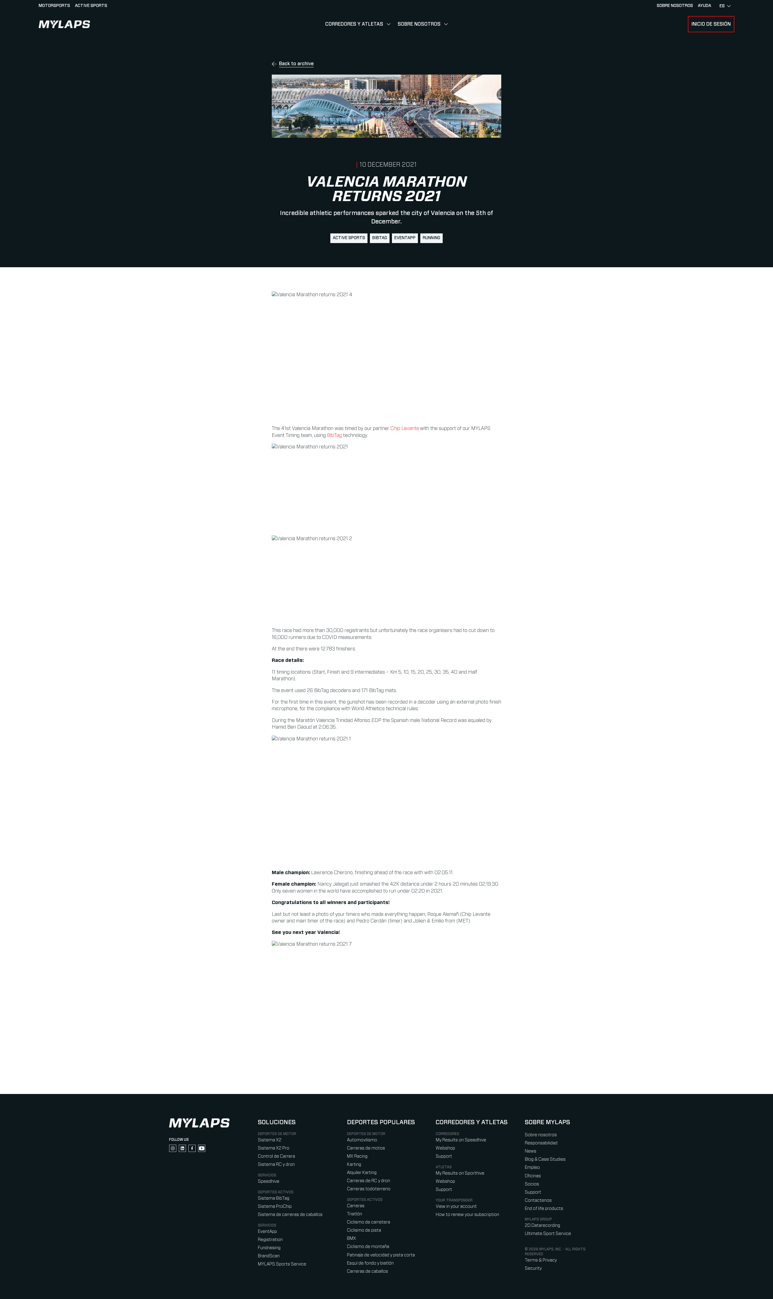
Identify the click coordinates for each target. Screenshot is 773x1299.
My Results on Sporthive (460, 1173)
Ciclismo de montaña (368, 1246)
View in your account (456, 1206)
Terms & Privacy (541, 1260)
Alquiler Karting (362, 1172)
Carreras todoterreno (368, 1189)
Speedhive (268, 1181)
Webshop (445, 1148)
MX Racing (357, 1156)
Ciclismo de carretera (368, 1222)
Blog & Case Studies (545, 1159)
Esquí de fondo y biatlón (370, 1263)
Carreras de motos (366, 1148)
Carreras (355, 1206)
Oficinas (533, 1176)
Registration (270, 1239)
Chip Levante (404, 428)
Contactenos (538, 1200)
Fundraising (269, 1248)
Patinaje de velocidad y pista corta (381, 1255)
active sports (349, 238)
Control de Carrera (276, 1156)
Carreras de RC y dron (368, 1181)
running (431, 238)
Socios (532, 1184)
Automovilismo (362, 1140)
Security (533, 1268)
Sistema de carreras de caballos (290, 1214)
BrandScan (269, 1256)
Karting (354, 1164)
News (530, 1151)
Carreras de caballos (367, 1271)
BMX (351, 1238)
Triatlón (354, 1214)
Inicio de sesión (711, 24)
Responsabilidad (541, 1143)
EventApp (404, 238)
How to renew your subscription (467, 1214)
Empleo (532, 1167)
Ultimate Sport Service (548, 1233)
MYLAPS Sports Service (282, 1264)
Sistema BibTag (273, 1198)
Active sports (91, 6)
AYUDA (704, 6)
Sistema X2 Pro (273, 1148)
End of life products (544, 1208)
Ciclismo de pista (364, 1230)
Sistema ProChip (275, 1206)
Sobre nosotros (675, 6)
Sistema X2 (269, 1140)
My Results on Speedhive (461, 1140)
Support (444, 1156)
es (722, 6)
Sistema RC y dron (276, 1164)
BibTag (379, 238)
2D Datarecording (542, 1225)
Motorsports (54, 6)
